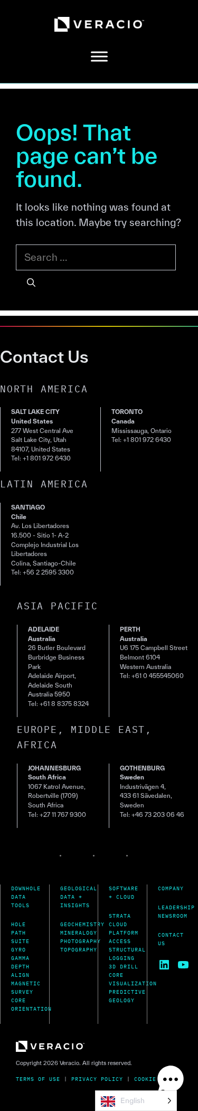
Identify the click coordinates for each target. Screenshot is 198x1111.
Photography (80, 941)
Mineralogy (78, 932)
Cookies (147, 1079)
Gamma (20, 958)
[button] (170, 1081)
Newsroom (172, 915)
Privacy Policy (97, 1079)
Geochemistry (82, 924)
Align (20, 975)
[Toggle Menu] (99, 57)
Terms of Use (38, 1079)
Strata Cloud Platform (123, 924)
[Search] (31, 282)
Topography (78, 949)
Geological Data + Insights (78, 897)
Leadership (176, 907)
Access (120, 941)
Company (171, 888)
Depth (20, 966)
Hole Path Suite (20, 933)
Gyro (18, 949)
